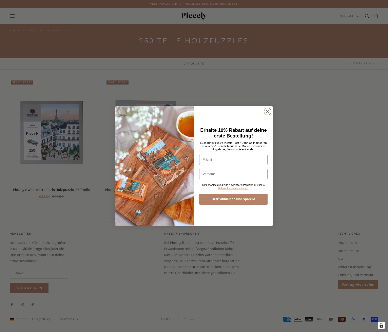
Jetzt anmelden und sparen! (233, 199)
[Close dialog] (267, 111)
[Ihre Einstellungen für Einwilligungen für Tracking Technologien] (381, 325)
